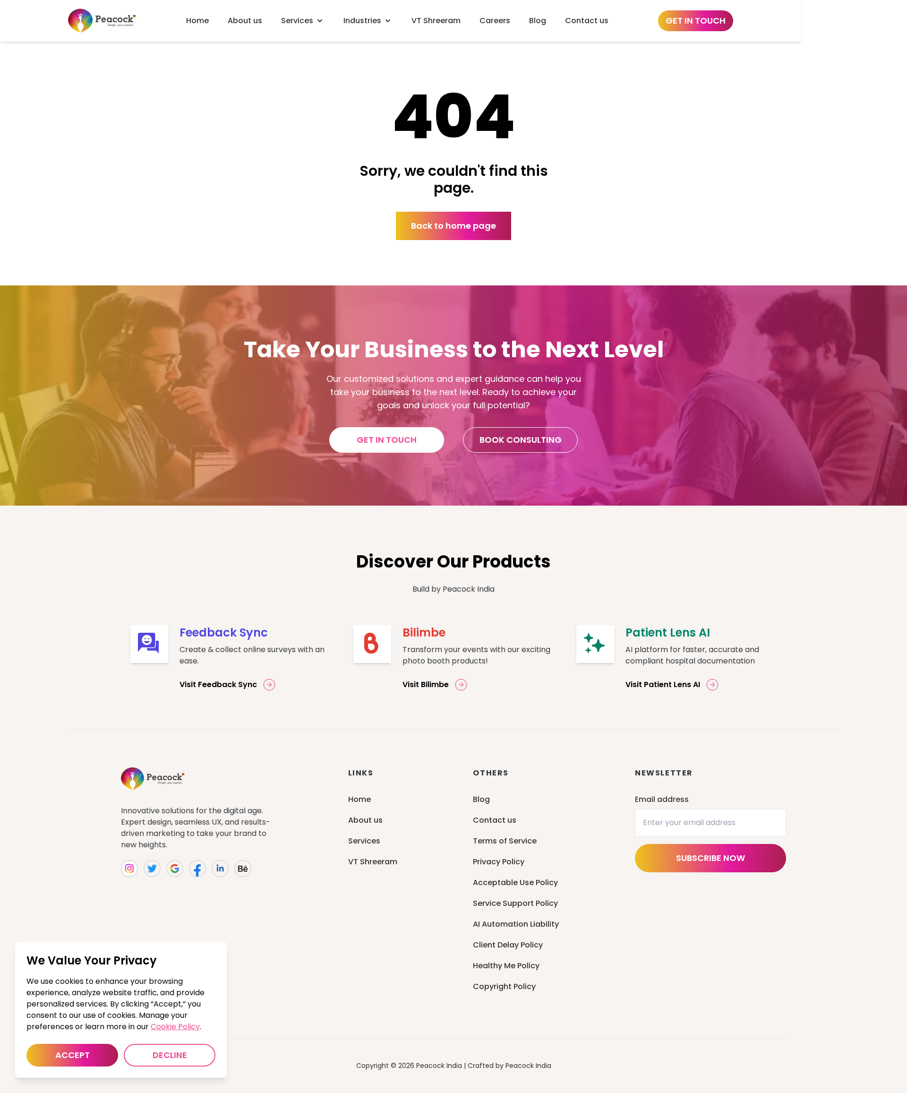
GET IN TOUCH (696, 20)
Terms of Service (505, 840)
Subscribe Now (710, 858)
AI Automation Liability (516, 924)
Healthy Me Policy (506, 965)
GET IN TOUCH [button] (387, 440)
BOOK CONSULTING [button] (520, 440)
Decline (170, 1055)
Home (359, 799)
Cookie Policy (175, 1026)
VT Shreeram (372, 861)
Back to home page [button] (453, 226)
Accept (72, 1055)
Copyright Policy (504, 986)
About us (365, 820)
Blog (481, 799)
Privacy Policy (498, 861)
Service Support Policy (515, 903)
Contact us (494, 820)
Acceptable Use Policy (515, 882)
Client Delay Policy (508, 944)
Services (364, 840)
